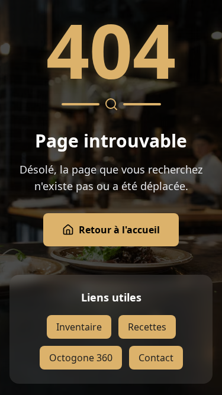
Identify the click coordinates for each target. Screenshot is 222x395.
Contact (156, 357)
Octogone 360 (80, 357)
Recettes (147, 326)
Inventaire (79, 326)
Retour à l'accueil (119, 229)
